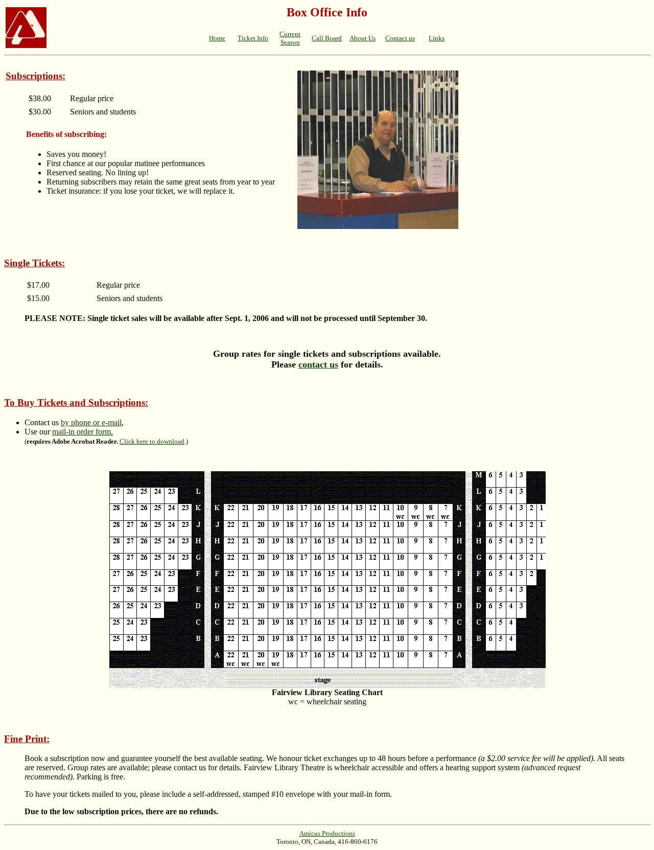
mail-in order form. (82, 431)
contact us (318, 364)
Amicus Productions (327, 833)
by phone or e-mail (91, 422)
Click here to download (152, 441)
